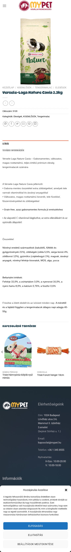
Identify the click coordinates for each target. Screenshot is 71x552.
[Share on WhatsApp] (5, 124)
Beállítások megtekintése (36, 544)
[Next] (68, 358)
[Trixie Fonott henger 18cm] (53, 350)
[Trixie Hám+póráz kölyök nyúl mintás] (18, 350)
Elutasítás (35, 535)
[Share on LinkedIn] (35, 124)
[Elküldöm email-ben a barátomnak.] (23, 124)
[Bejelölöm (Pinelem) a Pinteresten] (29, 124)
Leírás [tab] (5, 143)
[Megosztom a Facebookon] (11, 124)
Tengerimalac (43, 87)
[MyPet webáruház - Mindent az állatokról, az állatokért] (35, 6)
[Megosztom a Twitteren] (17, 124)
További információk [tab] (13, 150)
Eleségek (60, 87)
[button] (66, 490)
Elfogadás (35, 525)
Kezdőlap (8, 87)
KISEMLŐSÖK (24, 87)
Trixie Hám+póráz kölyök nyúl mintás (17, 376)
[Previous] (2, 358)
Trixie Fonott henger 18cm (50, 375)
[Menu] (4, 6)
